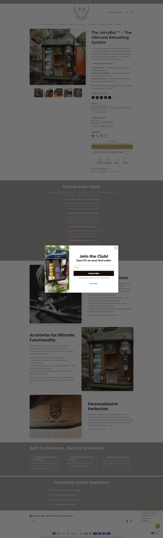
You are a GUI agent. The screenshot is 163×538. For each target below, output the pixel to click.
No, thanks (94, 283)
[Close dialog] (116, 247)
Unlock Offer (93, 273)
